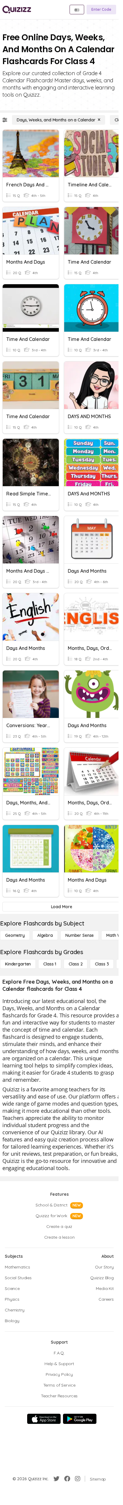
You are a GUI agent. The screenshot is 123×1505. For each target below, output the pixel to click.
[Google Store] (79, 1419)
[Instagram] (77, 1479)
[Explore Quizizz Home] (16, 9)
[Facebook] (67, 1479)
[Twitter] (56, 1479)
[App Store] (44, 1419)
